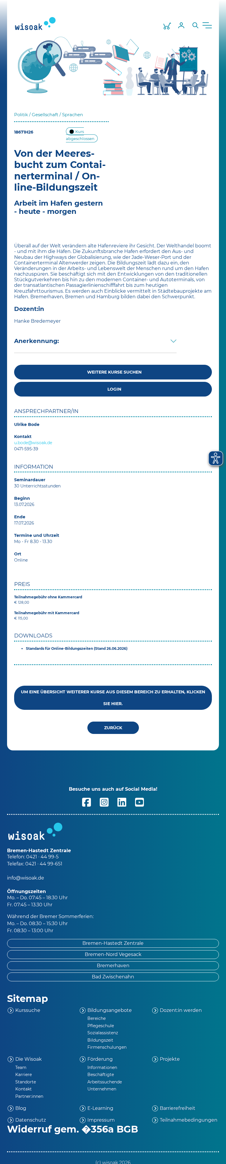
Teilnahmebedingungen (188, 1120)
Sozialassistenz (102, 1032)
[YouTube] (139, 802)
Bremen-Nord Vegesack (113, 954)
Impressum (101, 1120)
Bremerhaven (113, 965)
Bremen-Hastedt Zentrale (113, 943)
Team (20, 1067)
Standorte (25, 1082)
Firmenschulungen (107, 1047)
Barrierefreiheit (177, 1108)
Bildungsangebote (109, 1010)
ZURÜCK (113, 727)
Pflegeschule (100, 1025)
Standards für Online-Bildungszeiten (60, 648)
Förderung (100, 1059)
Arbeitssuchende (104, 1082)
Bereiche (96, 1018)
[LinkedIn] (122, 802)
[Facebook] (86, 802)
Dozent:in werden (181, 1010)
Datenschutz (30, 1120)
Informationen (102, 1067)
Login (113, 389)
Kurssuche (27, 1010)
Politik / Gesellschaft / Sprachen (48, 114)
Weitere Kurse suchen (113, 372)
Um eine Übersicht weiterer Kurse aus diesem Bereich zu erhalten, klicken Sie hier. (113, 697)
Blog (20, 1108)
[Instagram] (104, 802)
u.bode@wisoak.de (33, 442)
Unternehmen (101, 1089)
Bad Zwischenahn (113, 977)
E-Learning (100, 1108)
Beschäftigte (100, 1074)
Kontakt (23, 1089)
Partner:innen (29, 1096)
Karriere (23, 1074)
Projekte (170, 1059)
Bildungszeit (100, 1040)
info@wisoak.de (25, 878)
